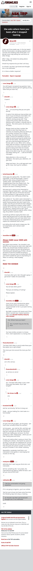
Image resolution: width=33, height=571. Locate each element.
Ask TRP (9, 12)
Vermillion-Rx (7, 235)
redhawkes (6, 480)
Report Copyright (15, 76)
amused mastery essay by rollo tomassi (17, 315)
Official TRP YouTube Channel (10, 545)
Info (21, 16)
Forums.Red (6, 20)
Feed (4, 16)
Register (22, 6)
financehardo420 (8, 343)
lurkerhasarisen (8, 174)
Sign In (28, 6)
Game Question (22, 42)
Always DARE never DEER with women (15, 241)
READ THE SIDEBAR (10, 264)
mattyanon (6, 461)
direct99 (13, 41)
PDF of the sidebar (6, 529)
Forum (15, 16)
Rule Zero (4, 539)
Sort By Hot (26, 20)
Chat (9, 16)
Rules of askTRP (5, 542)
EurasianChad (7, 405)
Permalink (12, 44)
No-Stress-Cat (12, 393)
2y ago (14, 83)
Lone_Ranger (7, 83)
